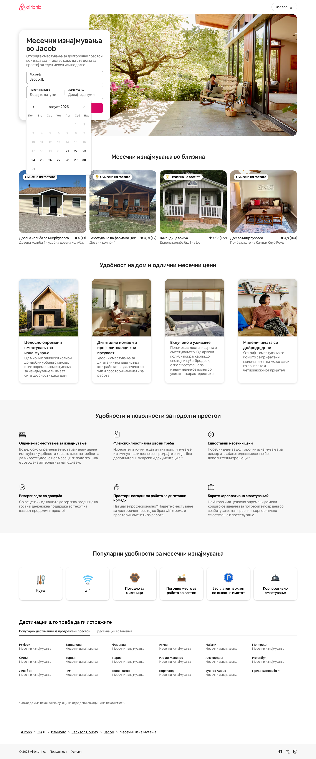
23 (84, 151)
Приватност (58, 752)
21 (67, 151)
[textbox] (45, 94)
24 (33, 160)
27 (58, 160)
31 (33, 169)
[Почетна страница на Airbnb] (30, 7)
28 (67, 160)
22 (76, 151)
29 (76, 160)
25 (41, 160)
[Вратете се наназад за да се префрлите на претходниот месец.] (34, 107)
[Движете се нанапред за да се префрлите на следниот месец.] (84, 107)
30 (84, 160)
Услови (76, 752)
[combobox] (65, 79)
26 (50, 160)
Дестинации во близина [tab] (114, 631)
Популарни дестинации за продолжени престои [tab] (54, 631)
